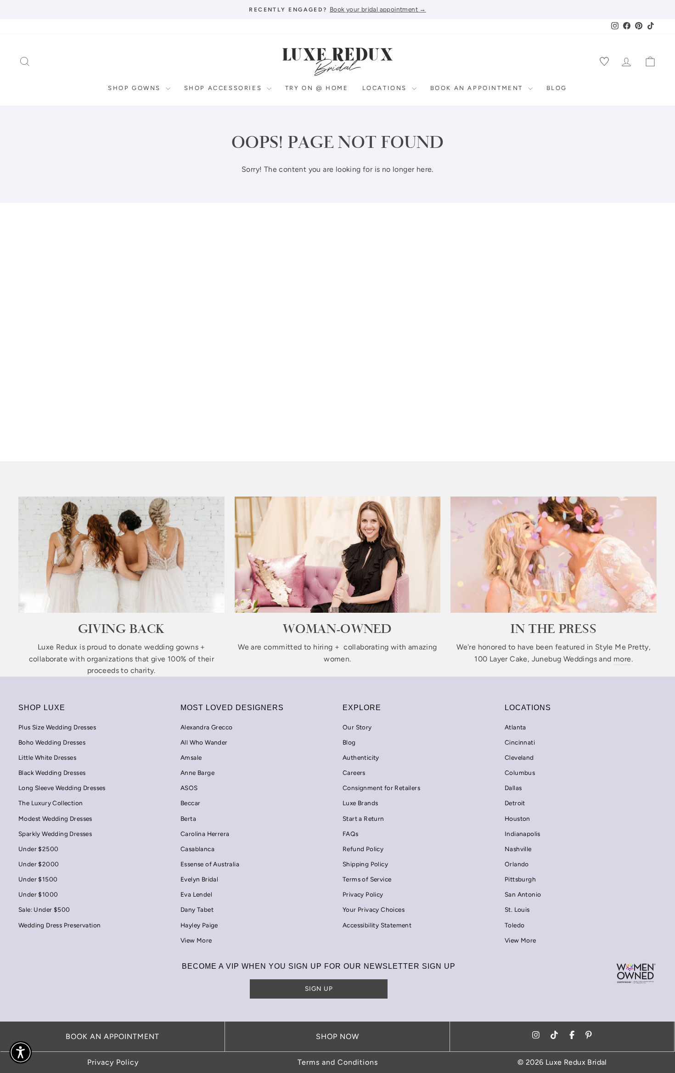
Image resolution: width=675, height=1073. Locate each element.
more (622, 659)
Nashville (518, 849)
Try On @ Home (317, 88)
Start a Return (363, 818)
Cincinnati (520, 742)
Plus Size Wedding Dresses (57, 727)
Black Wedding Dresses (51, 772)
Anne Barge (197, 772)
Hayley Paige (199, 925)
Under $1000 (38, 894)
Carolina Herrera (204, 833)
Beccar (190, 803)
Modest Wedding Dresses (55, 818)
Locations (386, 88)
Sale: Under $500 (44, 909)
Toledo (514, 925)
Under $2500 (38, 849)
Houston (517, 818)
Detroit (515, 803)
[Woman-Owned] (338, 554)
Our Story (357, 727)
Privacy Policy (363, 894)
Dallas (513, 787)
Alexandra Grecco (206, 727)
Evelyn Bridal (199, 879)
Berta (188, 818)
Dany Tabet (197, 909)
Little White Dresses (47, 757)
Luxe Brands (360, 803)
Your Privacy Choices (374, 909)
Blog (556, 88)
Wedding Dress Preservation (59, 925)
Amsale (191, 757)
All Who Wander (204, 742)
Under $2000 (38, 864)
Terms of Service (367, 879)
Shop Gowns (135, 88)
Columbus (520, 772)
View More (196, 940)
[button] (20, 1052)
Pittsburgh (520, 879)
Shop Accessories (224, 88)
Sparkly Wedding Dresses (55, 833)
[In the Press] (553, 554)
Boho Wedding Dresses (51, 742)
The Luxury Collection (50, 803)
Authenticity (361, 757)
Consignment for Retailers (381, 787)
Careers (354, 772)
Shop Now (337, 1036)
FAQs (351, 833)
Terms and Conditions (338, 1062)
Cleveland (519, 757)
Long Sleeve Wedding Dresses (62, 787)
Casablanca (197, 849)
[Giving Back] (121, 554)
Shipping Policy (365, 864)
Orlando (517, 864)
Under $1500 (37, 879)
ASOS (189, 787)
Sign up (319, 988)
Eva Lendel (196, 894)
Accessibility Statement (377, 925)
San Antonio (523, 894)
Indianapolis (522, 833)
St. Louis (517, 909)
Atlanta (515, 727)
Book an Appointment (478, 88)
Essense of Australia (209, 864)
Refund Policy (363, 849)
